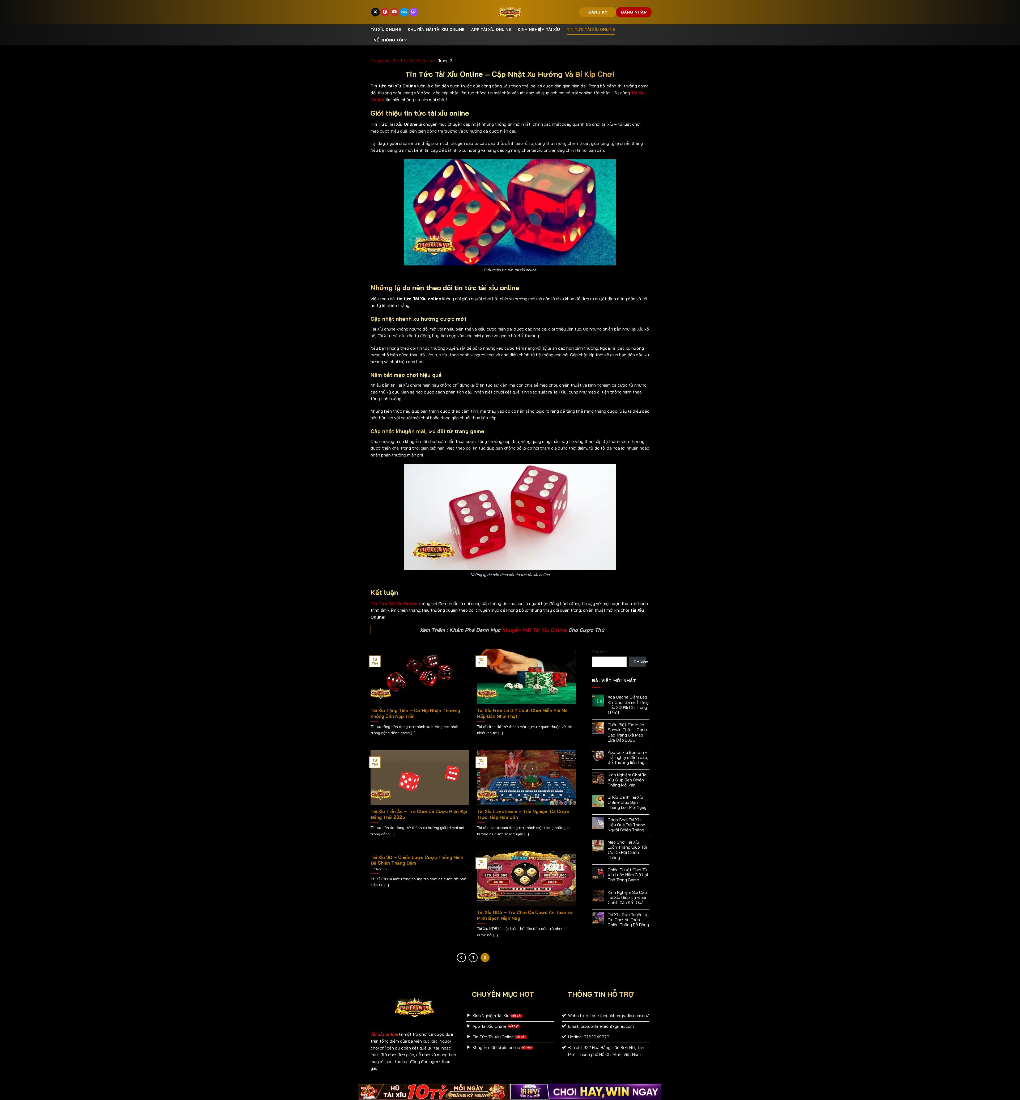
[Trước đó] (461, 957)
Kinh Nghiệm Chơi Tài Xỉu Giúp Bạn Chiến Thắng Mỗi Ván (627, 780)
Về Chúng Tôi (388, 40)
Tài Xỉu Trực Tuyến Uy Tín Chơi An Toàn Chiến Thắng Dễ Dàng (628, 919)
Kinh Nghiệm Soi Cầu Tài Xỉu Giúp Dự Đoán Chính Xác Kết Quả (628, 897)
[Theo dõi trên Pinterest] (385, 12)
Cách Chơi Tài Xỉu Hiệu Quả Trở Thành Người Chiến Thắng (626, 824)
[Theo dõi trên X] (375, 12)
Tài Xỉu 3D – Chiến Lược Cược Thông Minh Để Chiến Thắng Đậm (417, 860)
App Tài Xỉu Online (491, 29)
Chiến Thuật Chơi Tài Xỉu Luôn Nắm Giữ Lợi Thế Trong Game (628, 874)
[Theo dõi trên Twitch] (413, 12)
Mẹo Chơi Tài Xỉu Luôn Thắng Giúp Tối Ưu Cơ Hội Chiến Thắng (627, 850)
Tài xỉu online (386, 29)
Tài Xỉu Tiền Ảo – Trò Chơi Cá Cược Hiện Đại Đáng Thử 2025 (419, 814)
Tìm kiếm (600, 651)
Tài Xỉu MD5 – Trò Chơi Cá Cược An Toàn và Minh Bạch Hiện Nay (525, 915)
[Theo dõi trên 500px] (404, 12)
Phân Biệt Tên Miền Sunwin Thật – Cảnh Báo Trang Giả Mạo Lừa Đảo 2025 (627, 732)
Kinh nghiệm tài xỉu (539, 29)
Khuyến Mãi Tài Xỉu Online (534, 630)
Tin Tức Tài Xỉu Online (591, 29)
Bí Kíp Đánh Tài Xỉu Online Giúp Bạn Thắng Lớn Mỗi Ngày (627, 802)
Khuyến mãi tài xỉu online (436, 29)
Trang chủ (380, 60)
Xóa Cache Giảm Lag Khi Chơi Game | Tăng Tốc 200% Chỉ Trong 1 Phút (628, 705)
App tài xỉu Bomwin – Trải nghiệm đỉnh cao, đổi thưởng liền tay (628, 757)
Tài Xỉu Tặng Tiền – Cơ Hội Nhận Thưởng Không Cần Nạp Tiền (415, 713)
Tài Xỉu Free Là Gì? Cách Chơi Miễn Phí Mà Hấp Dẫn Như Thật (522, 713)
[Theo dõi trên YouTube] (394, 12)
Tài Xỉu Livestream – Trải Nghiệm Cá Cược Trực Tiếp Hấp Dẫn (523, 814)
